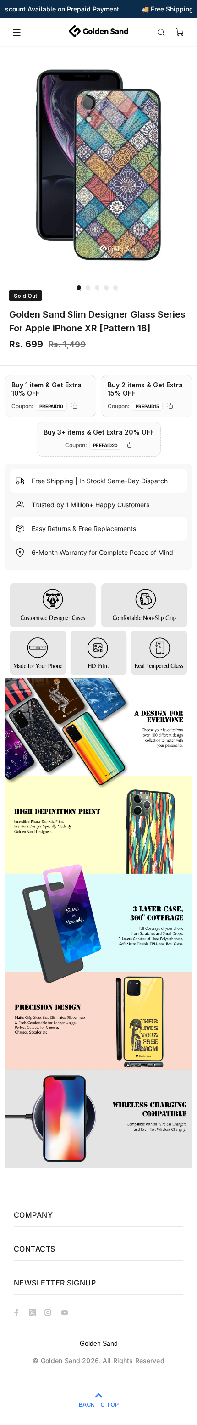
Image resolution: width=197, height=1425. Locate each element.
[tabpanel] (98, 165)
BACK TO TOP (99, 1404)
